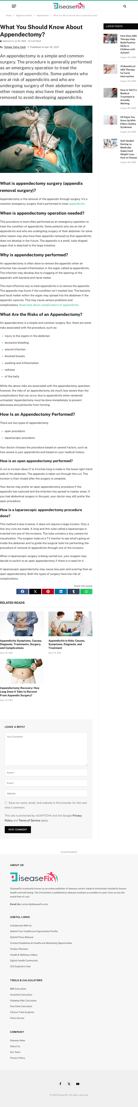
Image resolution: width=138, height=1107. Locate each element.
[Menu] (14, 6)
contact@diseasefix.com (34, 904)
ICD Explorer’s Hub (20, 966)
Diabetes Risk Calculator (23, 1000)
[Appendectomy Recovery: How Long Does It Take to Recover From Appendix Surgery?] (22, 671)
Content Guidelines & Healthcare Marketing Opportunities (41, 943)
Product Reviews (19, 949)
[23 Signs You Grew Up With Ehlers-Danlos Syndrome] (110, 120)
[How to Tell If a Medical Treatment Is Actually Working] (110, 93)
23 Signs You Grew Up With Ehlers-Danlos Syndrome (128, 122)
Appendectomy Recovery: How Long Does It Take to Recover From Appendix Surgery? (19, 691)
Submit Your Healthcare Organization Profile (34, 931)
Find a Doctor (17, 1018)
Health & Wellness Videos (24, 954)
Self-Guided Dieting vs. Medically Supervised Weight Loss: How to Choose (128, 149)
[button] (22, 591)
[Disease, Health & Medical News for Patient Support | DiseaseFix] (69, 6)
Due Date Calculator (21, 1006)
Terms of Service (29, 820)
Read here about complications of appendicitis (48, 305)
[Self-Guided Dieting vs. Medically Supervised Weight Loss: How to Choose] (110, 143)
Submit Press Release (21, 937)
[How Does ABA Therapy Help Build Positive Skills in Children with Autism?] (110, 38)
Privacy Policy (17, 1058)
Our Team (15, 1052)
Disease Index (17, 1040)
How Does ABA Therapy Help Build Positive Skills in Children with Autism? (128, 44)
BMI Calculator (18, 988)
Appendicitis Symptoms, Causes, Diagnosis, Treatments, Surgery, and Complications (21, 644)
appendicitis (76, 203)
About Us (15, 1046)
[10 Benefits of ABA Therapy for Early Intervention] (110, 69)
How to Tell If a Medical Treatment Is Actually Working (128, 97)
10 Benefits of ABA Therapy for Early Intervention (127, 71)
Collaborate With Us (21, 925)
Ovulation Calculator (21, 994)
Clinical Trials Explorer (22, 1012)
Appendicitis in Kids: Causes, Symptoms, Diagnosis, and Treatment (66, 644)
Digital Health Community (24, 960)
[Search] (124, 6)
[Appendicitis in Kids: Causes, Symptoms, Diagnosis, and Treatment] (70, 624)
